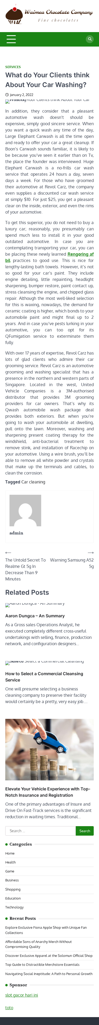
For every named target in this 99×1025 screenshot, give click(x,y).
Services (13, 67)
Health (10, 862)
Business (12, 880)
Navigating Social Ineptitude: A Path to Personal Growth (48, 974)
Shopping (13, 889)
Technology (14, 907)
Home (10, 853)
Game (9, 871)
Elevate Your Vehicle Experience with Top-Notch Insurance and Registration (47, 792)
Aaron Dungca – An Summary (35, 615)
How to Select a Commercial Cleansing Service (44, 677)
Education (13, 898)
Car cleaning (33, 481)
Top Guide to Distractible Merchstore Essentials (42, 964)
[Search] (90, 39)
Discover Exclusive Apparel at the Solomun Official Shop (49, 955)
